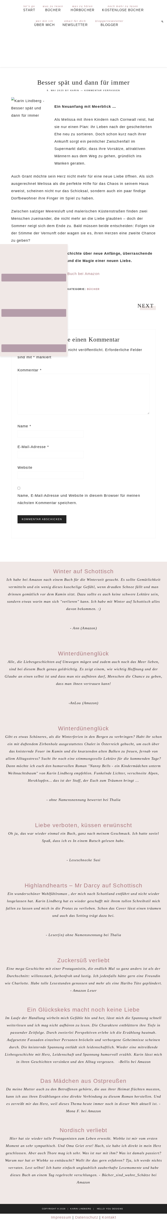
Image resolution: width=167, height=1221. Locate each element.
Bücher (93, 289)
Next (145, 306)
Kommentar (30, 370)
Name (24, 426)
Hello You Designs (110, 1209)
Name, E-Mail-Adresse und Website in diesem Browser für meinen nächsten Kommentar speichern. (79, 499)
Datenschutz (86, 1217)
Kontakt (109, 1217)
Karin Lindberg (83, 48)
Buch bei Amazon (83, 274)
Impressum (61, 1217)
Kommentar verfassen (102, 90)
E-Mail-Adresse (33, 447)
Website (25, 468)
